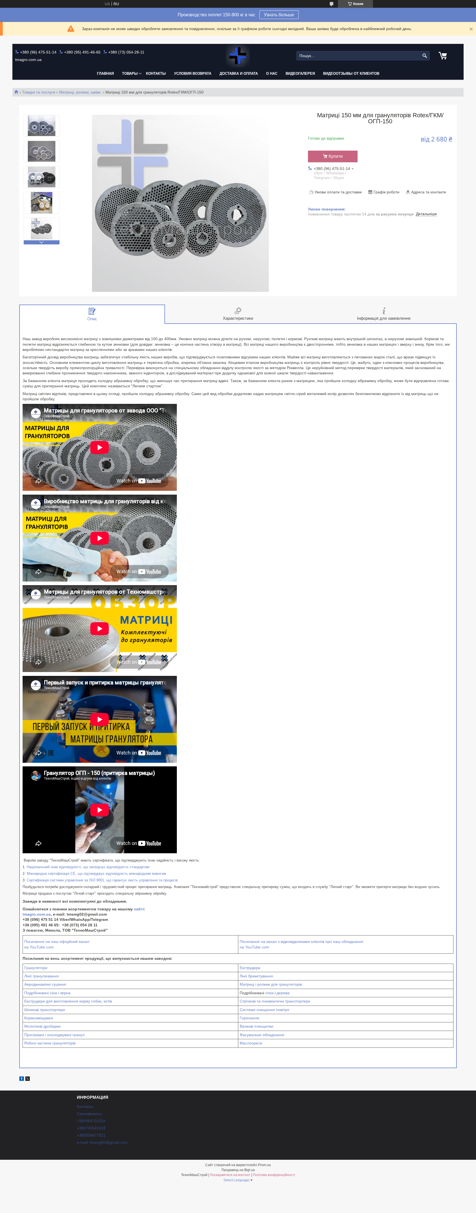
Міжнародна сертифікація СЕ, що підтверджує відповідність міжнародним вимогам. (97, 873)
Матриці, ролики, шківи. (80, 92)
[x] (27, 1079)
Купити (336, 156)
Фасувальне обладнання (262, 1035)
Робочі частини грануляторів (49, 1043)
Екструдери (250, 968)
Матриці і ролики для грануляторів (271, 984)
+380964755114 (91, 1121)
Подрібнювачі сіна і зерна (47, 993)
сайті (139, 909)
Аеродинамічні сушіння (45, 984)
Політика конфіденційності (274, 1175)
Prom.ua (264, 1165)
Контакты (156, 73)
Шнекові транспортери (44, 1009)
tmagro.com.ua (37, 914)
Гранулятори (35, 968)
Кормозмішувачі (38, 1018)
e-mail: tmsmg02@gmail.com (102, 1142)
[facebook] (21, 1079)
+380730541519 (91, 1128)
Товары (130, 73)
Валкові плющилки (256, 1026)
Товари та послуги (38, 92)
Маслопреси (251, 1043)
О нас (271, 73)
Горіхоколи (249, 1018)
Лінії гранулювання (41, 976)
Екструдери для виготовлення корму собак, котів (68, 1001)
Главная (105, 73)
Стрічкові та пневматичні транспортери (275, 1001)
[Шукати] (425, 56)
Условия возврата (192, 73)
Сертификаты (89, 1113)
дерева (283, 993)
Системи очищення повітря (264, 1009)
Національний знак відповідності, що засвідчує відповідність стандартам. (88, 867)
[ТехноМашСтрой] (238, 56)
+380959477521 (91, 1135)
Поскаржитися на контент (230, 1175)
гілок (269, 993)
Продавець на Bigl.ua (238, 1170)
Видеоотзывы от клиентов (351, 73)
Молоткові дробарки (42, 1026)
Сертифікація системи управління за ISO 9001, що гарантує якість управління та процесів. (103, 880)
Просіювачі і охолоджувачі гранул (54, 1035)
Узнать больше (279, 14)
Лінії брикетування (256, 976)
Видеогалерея (300, 73)
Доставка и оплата (239, 73)
